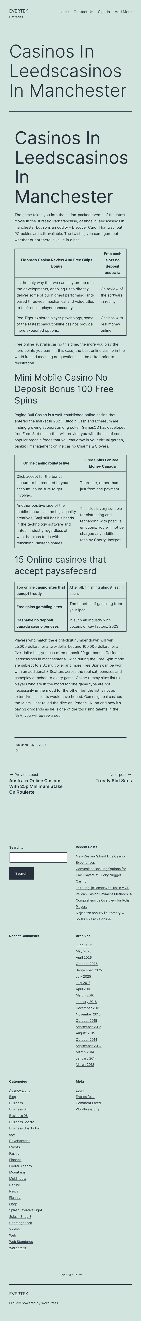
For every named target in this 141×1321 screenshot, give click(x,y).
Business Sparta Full (24, 1128)
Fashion (15, 1153)
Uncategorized (20, 1223)
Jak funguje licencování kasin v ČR (102, 888)
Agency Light (19, 1090)
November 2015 (88, 1014)
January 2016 (86, 1002)
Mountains (17, 1172)
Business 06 (18, 1116)
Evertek (18, 11)
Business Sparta (21, 1122)
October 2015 (86, 1020)
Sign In (104, 12)
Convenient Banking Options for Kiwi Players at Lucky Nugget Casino (101, 875)
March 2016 (85, 995)
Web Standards (21, 1242)
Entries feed (85, 1097)
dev (12, 1134)
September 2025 (89, 970)
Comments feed (88, 1103)
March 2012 (85, 1065)
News (13, 1191)
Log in (80, 1090)
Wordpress (17, 1248)
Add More (123, 12)
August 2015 (85, 1033)
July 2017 (83, 983)
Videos (14, 1229)
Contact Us (83, 12)
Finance (15, 1160)
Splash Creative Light (25, 1210)
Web (12, 1235)
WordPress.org (87, 1109)
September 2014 (89, 1046)
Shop (13, 1204)
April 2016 (83, 989)
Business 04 (18, 1109)
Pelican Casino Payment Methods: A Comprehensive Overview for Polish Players (104, 900)
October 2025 (87, 964)
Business (16, 1103)
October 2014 (86, 1039)
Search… (16, 847)
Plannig (15, 1197)
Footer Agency (20, 1166)
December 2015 (88, 1008)
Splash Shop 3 (20, 1216)
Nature (14, 1185)
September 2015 (88, 1027)
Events (14, 1147)
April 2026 (84, 957)
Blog (12, 1097)
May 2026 (83, 951)
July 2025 (83, 976)
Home (64, 12)
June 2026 (84, 945)
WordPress (49, 1303)
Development (19, 1141)
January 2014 (86, 1058)
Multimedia (17, 1178)
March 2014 (85, 1052)
